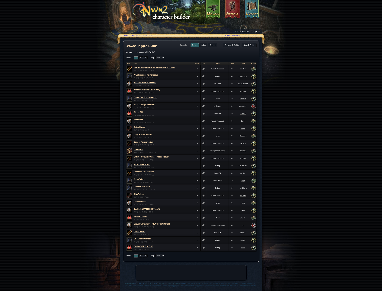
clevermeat (138, 120)
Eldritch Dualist (140, 216)
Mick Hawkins (139, 283)
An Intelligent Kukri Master (145, 82)
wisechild (243, 91)
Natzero (243, 195)
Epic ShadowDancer (142, 239)
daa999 (243, 158)
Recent (212, 45)
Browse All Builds (232, 45)
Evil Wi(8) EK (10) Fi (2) (143, 246)
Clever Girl (138, 112)
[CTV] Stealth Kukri (142, 164)
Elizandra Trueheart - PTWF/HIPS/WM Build (152, 224)
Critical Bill (138, 149)
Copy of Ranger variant (143, 142)
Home (126, 36)
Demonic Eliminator (142, 187)
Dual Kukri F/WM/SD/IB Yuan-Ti (147, 209)
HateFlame (243, 188)
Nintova (243, 151)
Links (255, 36)
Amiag (243, 203)
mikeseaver (243, 136)
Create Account (242, 32)
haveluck (243, 99)
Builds (135, 36)
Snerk (243, 121)
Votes (203, 45)
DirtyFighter (139, 194)
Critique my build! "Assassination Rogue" (151, 157)
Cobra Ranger (140, 127)
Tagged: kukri (147, 36)
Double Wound (140, 202)
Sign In (256, 32)
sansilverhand (243, 84)
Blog (246, 36)
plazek (243, 218)
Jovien (243, 240)
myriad (242, 173)
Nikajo (243, 210)
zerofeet (243, 69)
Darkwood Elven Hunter (144, 172)
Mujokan (243, 113)
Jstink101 (242, 106)
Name (194, 45)
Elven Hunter (139, 231)
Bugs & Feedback (232, 36)
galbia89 (243, 143)
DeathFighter (139, 179)
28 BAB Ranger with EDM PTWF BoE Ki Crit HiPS (154, 67)
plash (243, 248)
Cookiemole (243, 76)
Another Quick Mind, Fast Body (147, 90)
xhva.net (155, 283)
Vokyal (243, 128)
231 (243, 225)
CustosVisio (243, 166)
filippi (243, 180)
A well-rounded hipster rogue (146, 75)
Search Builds (249, 45)
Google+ (184, 283)
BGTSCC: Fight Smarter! (144, 105)
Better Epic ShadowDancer (145, 97)
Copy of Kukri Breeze (143, 135)
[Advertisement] (191, 272)
